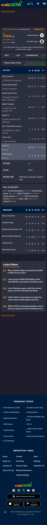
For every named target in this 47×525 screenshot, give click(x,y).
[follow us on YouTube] (28, 490)
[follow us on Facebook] (13, 490)
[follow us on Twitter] (23, 490)
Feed (36, 456)
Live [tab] (18, 55)
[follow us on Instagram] (18, 490)
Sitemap (37, 461)
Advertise (20, 461)
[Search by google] (32, 4)
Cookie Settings (22, 475)
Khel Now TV (39, 466)
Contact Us (7, 466)
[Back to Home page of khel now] (11, 4)
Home (5, 456)
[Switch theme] (38, 4)
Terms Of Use (8, 470)
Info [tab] (7, 55)
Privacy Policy (22, 466)
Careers (19, 456)
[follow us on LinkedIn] (33, 490)
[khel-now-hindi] (44, 4)
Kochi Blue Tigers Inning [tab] (34, 63)
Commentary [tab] (32, 55)
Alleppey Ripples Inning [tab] (12, 63)
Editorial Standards (24, 470)
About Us (6, 461)
